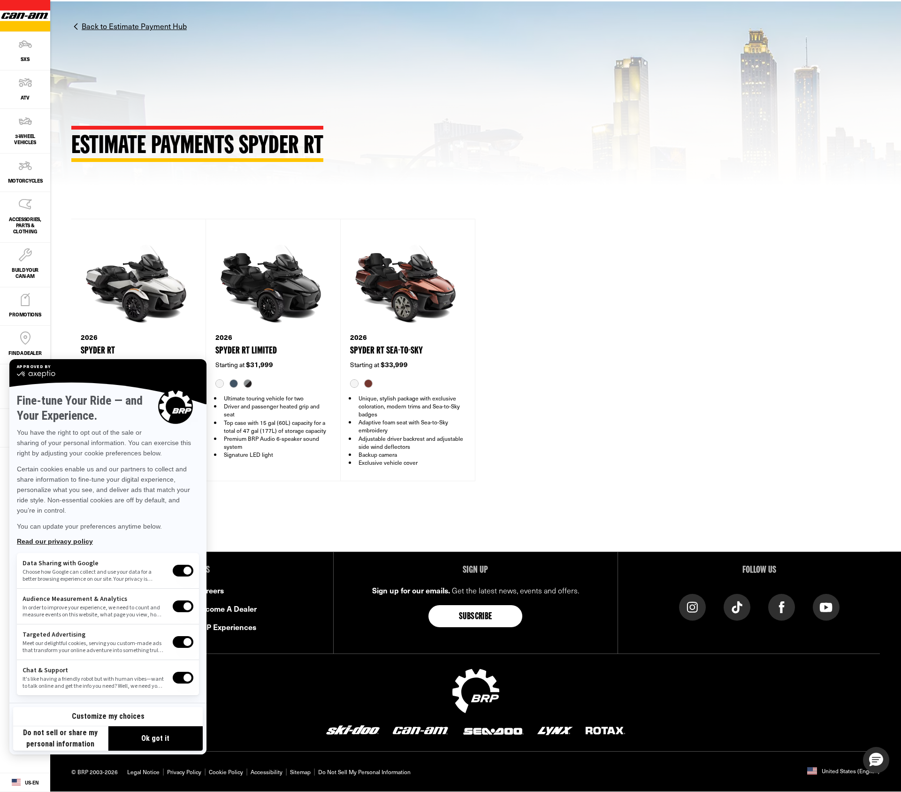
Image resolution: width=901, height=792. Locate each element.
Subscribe (475, 617)
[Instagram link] (692, 607)
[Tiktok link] (737, 607)
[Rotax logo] (605, 729)
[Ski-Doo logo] (353, 729)
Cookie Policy (226, 772)
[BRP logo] (475, 690)
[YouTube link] (826, 607)
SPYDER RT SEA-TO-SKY (386, 351)
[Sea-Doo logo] (493, 729)
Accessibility (267, 772)
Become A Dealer (227, 608)
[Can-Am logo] (420, 729)
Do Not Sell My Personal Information (364, 772)
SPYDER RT (98, 351)
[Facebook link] (781, 607)
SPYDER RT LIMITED (246, 351)
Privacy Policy (184, 772)
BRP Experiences (226, 626)
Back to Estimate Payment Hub (134, 25)
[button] (876, 760)
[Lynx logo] (555, 729)
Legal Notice (143, 772)
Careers (210, 590)
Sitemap (300, 772)
